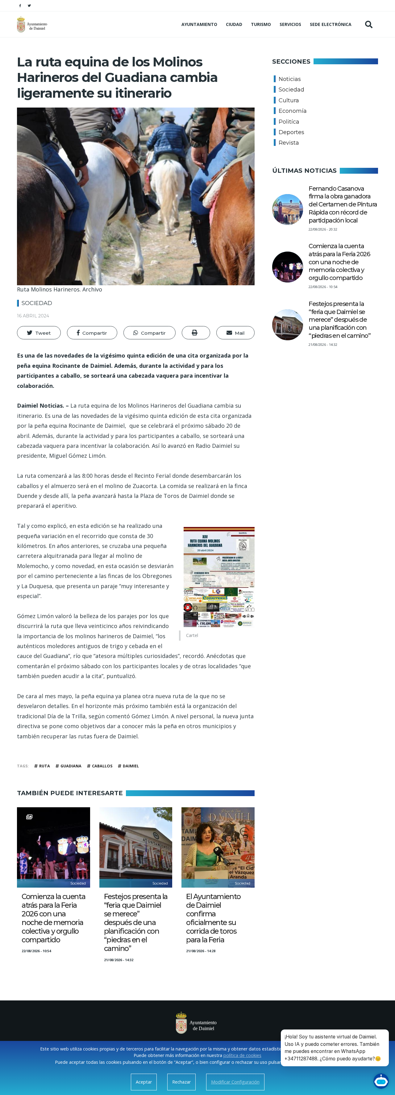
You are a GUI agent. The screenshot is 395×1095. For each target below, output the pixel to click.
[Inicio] (33, 24)
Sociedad (37, 303)
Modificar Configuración (235, 1082)
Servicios (290, 24)
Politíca (289, 121)
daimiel (131, 766)
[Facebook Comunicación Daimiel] (20, 5)
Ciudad (234, 24)
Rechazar (181, 1082)
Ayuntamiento (199, 24)
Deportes (291, 132)
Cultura (289, 100)
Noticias (290, 79)
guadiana (70, 766)
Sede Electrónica (330, 24)
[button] (39, 333)
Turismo (261, 24)
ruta (44, 766)
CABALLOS (102, 766)
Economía (293, 111)
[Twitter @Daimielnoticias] (29, 5)
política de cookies (242, 1055)
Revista (289, 142)
